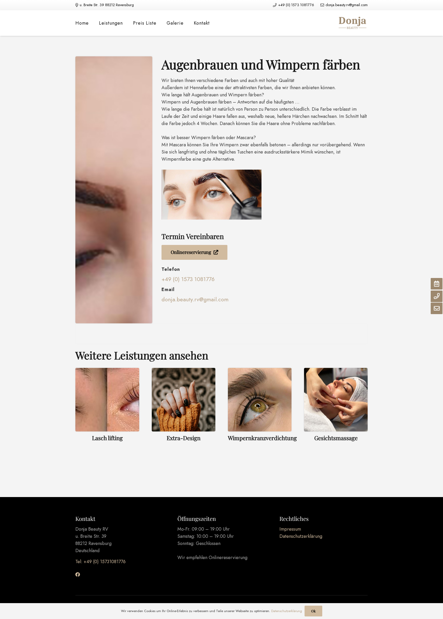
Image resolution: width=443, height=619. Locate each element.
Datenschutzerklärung (300, 536)
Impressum (290, 529)
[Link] (352, 23)
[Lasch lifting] (107, 413)
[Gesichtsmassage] (336, 413)
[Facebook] (77, 574)
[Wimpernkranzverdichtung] (260, 413)
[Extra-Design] (184, 413)
